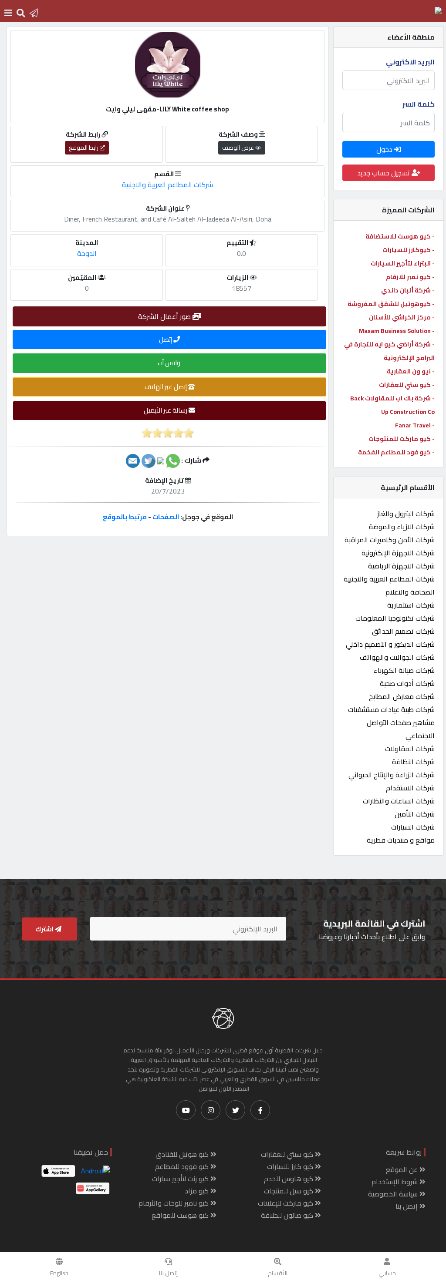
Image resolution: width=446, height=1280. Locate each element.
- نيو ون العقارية (411, 371)
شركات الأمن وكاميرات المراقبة (390, 539)
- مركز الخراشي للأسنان (402, 317)
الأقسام (277, 1273)
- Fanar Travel (415, 425)
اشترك (45, 929)
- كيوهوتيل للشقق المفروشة (391, 303)
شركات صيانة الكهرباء (404, 670)
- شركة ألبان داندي (408, 290)
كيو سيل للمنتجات (289, 1191)
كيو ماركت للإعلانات (286, 1203)
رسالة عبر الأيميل (166, 410)
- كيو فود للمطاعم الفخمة (396, 452)
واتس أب (170, 362)
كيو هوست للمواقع (181, 1215)
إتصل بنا (168, 1273)
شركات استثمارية (411, 604)
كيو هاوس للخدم (289, 1178)
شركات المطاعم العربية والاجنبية (389, 578)
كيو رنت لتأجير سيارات (181, 1178)
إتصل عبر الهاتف (166, 386)
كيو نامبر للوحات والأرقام (174, 1203)
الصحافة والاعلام (410, 591)
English (59, 1273)
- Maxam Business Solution (397, 330)
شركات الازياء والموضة (402, 526)
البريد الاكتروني (410, 62)
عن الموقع (402, 1169)
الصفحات (165, 517)
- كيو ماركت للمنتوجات (401, 438)
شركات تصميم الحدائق (403, 631)
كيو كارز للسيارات (291, 1166)
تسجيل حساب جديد (384, 172)
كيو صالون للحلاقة (288, 1215)
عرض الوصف (238, 147)
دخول (385, 149)
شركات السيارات (413, 826)
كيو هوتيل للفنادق (182, 1154)
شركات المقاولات (410, 748)
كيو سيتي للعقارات (288, 1154)
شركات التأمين (415, 813)
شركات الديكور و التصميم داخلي (390, 644)
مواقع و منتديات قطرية (401, 840)
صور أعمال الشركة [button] (165, 316)
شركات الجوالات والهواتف (397, 657)
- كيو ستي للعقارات (407, 384)
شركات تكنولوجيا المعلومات (395, 618)
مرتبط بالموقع (125, 517)
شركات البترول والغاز (406, 513)
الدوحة (87, 253)
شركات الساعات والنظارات (399, 800)
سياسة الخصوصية (393, 1194)
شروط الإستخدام (395, 1182)
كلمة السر (418, 104)
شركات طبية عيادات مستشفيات (391, 709)
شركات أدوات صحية (407, 683)
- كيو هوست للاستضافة (400, 236)
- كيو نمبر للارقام (410, 276)
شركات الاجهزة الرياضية (401, 565)
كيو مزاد (197, 1191)
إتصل (166, 339)
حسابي (387, 1273)
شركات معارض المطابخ (402, 696)
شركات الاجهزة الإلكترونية (398, 552)
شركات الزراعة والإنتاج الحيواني (391, 774)
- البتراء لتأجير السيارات (403, 263)
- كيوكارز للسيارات (408, 249)
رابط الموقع (84, 147)
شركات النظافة (413, 761)
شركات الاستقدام (410, 787)
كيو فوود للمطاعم (182, 1166)
